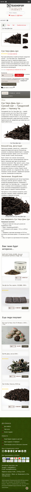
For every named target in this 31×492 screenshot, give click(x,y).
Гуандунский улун (21, 25)
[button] (3, 20)
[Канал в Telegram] (8, 451)
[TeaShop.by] (15, 6)
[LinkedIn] (25, 451)
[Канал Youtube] (19, 451)
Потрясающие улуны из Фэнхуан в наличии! (15, 444)
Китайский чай (18, 69)
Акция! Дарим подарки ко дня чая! (13, 439)
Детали (18, 93)
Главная (3, 25)
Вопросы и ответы (7, 96)
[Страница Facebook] (5, 451)
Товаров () (13, 15)
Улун (8, 25)
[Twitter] (16, 451)
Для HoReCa (7, 426)
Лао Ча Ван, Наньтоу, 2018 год (11, 384)
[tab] (5, 93)
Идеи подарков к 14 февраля (11, 441)
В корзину (25, 308)
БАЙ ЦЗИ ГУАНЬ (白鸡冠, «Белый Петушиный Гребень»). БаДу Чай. (12, 255)
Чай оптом (7, 429)
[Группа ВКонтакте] (11, 451)
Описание (5, 93)
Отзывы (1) (12, 93)
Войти (20, 15)
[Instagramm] (3, 451)
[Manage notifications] (27, 488)
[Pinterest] (22, 451)
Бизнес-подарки (8, 432)
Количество (4, 73)
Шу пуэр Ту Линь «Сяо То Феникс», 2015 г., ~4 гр (14, 323)
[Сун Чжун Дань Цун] (11, 44)
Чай (13, 25)
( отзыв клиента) (12, 54)
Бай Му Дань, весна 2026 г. (10, 354)
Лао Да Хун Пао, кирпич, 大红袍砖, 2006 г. (14, 285)
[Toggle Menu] (29, 1)
